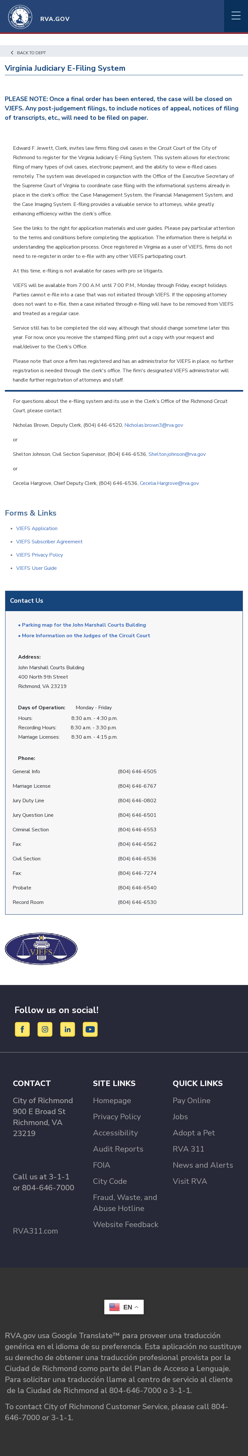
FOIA (101, 1165)
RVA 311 (188, 1149)
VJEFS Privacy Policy (39, 555)
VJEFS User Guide (36, 568)
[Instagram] (46, 1029)
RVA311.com (35, 1231)
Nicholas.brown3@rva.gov (153, 425)
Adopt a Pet (194, 1133)
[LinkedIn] (69, 1029)
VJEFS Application (36, 528)
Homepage (112, 1100)
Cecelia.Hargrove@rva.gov (169, 483)
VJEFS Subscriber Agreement (49, 541)
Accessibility (115, 1133)
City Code (110, 1181)
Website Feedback (125, 1224)
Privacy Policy (117, 1117)
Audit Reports (118, 1149)
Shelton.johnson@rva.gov (177, 454)
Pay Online (192, 1100)
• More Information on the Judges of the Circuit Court (84, 635)
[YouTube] (90, 1029)
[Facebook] (23, 1029)
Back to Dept (31, 53)
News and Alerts (203, 1165)
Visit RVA (190, 1181)
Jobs (180, 1117)
